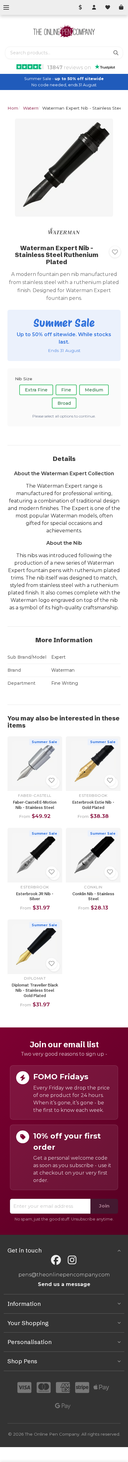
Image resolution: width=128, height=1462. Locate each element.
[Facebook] (56, 1260)
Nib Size (23, 378)
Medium (94, 390)
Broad (64, 403)
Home (14, 108)
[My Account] (94, 7)
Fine (66, 390)
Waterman (34, 108)
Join (104, 1206)
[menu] (6, 7)
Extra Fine (36, 390)
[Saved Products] (107, 7)
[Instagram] (72, 1260)
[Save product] (115, 252)
